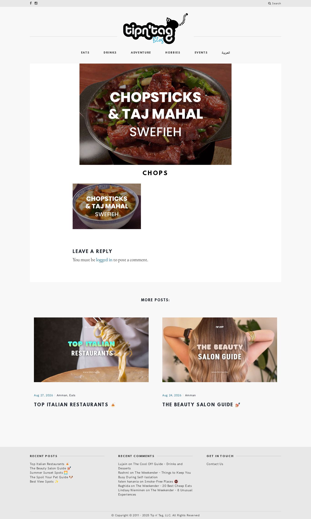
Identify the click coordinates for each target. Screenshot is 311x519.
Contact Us (214, 464)
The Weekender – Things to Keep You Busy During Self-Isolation (154, 474)
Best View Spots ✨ (44, 481)
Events (201, 52)
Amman (62, 395)
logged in (104, 259)
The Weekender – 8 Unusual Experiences (155, 492)
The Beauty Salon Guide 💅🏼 (201, 405)
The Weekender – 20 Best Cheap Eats (164, 485)
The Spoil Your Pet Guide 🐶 (51, 477)
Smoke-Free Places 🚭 (161, 481)
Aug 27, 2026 (43, 395)
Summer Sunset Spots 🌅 (49, 472)
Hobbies (173, 52)
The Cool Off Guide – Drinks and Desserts (150, 466)
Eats (85, 52)
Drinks (110, 52)
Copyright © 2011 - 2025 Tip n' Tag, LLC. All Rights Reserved (157, 515)
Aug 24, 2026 (171, 395)
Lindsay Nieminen (131, 490)
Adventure (141, 52)
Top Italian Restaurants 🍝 (75, 405)
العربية (226, 53)
